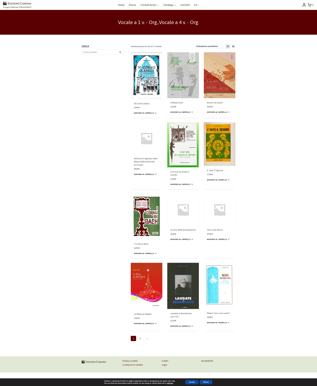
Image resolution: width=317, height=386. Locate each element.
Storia (132, 4)
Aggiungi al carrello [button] (144, 113)
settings (170, 383)
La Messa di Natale (142, 314)
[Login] (304, 5)
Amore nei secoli (215, 102)
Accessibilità (207, 361)
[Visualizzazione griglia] (228, 46)
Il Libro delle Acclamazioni (183, 230)
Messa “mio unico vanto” (218, 313)
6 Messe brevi (176, 102)
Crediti (165, 361)
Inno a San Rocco (215, 230)
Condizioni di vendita (132, 365)
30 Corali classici (142, 103)
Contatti (185, 4)
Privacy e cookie (130, 361)
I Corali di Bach (141, 244)
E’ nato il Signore (215, 170)
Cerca (121, 52)
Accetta (192, 382)
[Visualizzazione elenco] (233, 46)
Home (121, 4)
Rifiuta (206, 382)
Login (164, 365)
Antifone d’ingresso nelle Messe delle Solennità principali (145, 161)
